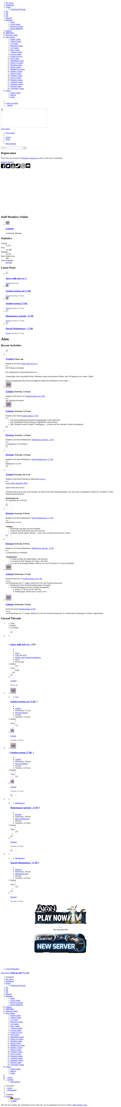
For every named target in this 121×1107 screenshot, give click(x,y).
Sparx (17, 653)
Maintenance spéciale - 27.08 (19, 316)
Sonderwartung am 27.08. (18, 291)
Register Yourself (7, 162)
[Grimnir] (8, 387)
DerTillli (9, 263)
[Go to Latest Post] (12, 677)
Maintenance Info (21, 874)
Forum (8, 137)
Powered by (15, 973)
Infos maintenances (22, 819)
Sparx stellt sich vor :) (16, 278)
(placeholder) (15, 1082)
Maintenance (20, 803)
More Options (11, 144)
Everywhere (5, 129)
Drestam (8, 321)
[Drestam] (8, 430)
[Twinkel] (8, 354)
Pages (8, 139)
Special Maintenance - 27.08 (19, 328)
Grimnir (10, 228)
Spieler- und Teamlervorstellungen (28, 657)
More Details (77, 1105)
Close (85, 1105)
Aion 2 (42, 479)
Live (17, 697)
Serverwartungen (21, 713)
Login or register (12, 103)
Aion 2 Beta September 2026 (16, 483)
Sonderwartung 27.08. (16, 303)
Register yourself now (30, 158)
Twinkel (8, 283)
